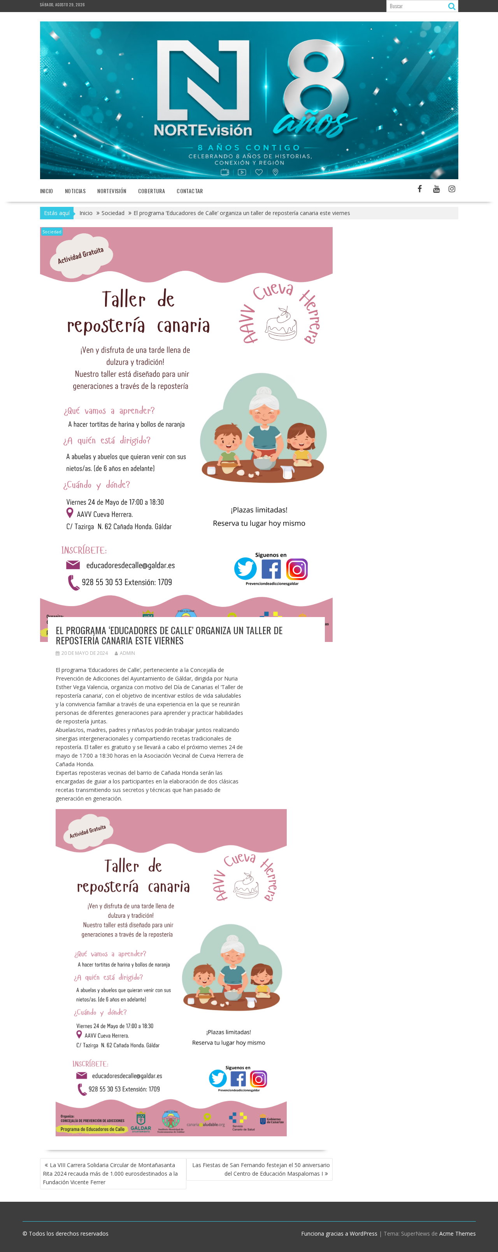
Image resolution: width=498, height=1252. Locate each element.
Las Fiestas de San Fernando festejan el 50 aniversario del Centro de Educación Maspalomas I (261, 1169)
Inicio (46, 191)
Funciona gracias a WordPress (339, 1233)
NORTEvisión (111, 191)
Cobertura (151, 191)
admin (127, 653)
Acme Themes (457, 1233)
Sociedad (51, 232)
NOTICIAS (75, 191)
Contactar (190, 191)
